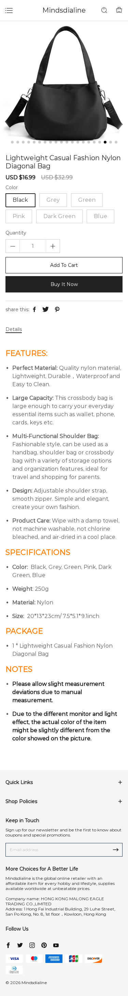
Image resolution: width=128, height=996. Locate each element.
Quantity (15, 233)
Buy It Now (64, 284)
